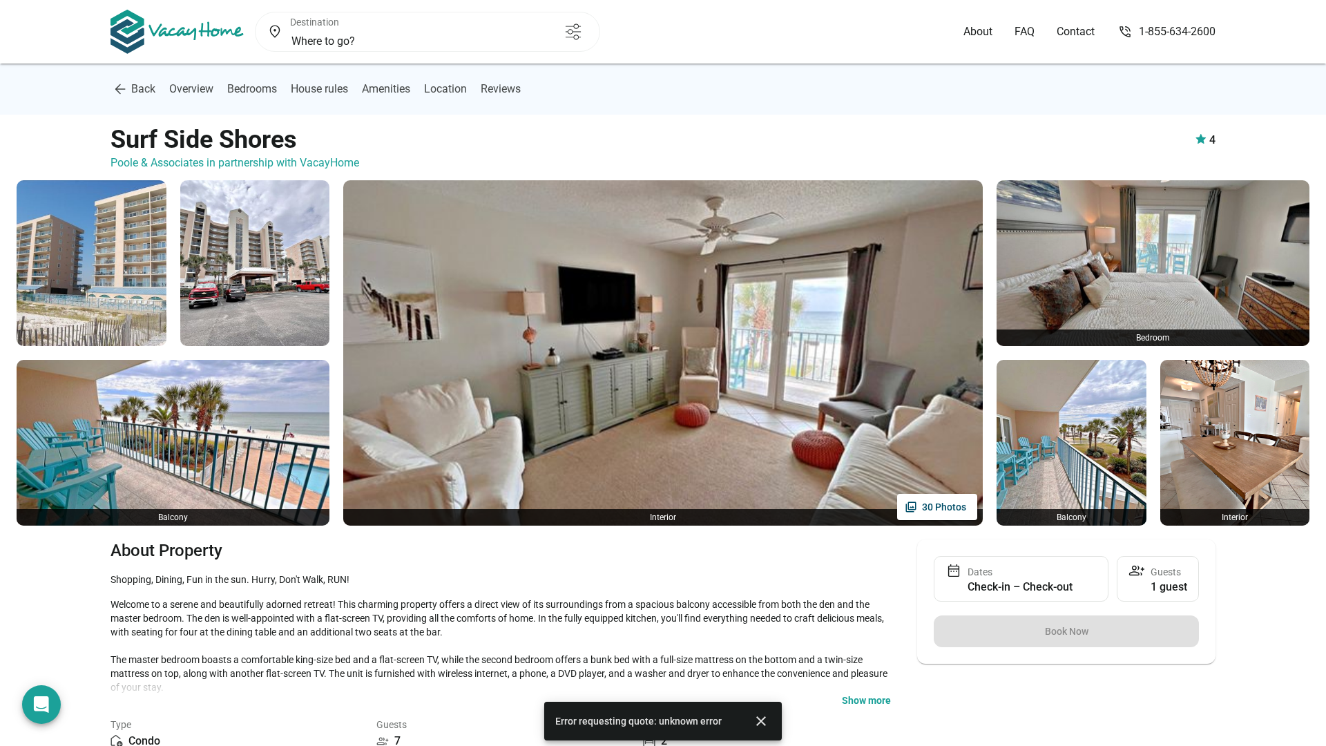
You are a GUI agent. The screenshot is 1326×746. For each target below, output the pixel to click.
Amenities (386, 88)
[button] (866, 700)
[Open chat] (41, 704)
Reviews (501, 88)
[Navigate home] (177, 32)
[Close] (761, 721)
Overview (191, 88)
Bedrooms (252, 88)
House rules (319, 88)
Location (445, 88)
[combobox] (404, 41)
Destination (314, 22)
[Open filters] (573, 32)
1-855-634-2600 (1177, 31)
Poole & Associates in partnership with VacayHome (234, 162)
